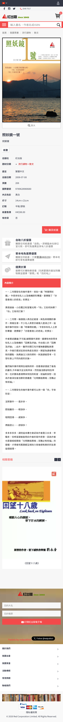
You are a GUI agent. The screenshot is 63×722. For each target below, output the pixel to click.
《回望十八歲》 (32, 563)
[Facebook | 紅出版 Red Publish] (4, 9)
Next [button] (59, 459)
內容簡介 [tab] (9, 282)
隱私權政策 (31, 712)
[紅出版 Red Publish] (15, 16)
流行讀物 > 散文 (26, 164)
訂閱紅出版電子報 (33, 621)
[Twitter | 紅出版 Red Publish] (14, 9)
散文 (36, 32)
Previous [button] (55, 459)
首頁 (4, 32)
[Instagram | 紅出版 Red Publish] (9, 9)
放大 (32, 125)
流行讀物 (26, 32)
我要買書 (14, 32)
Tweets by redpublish (19, 639)
